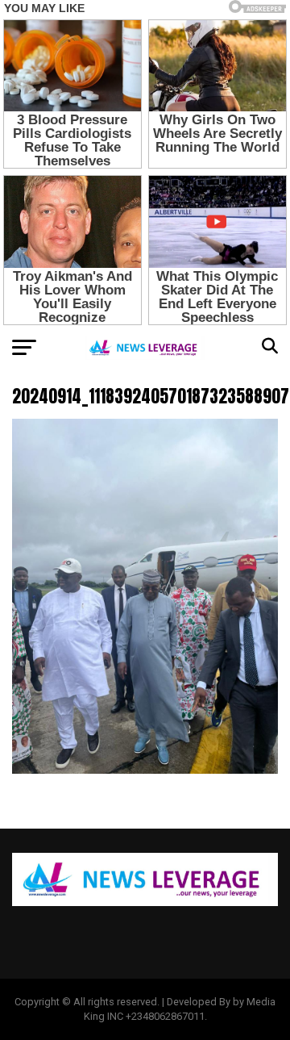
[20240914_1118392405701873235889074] (145, 769)
